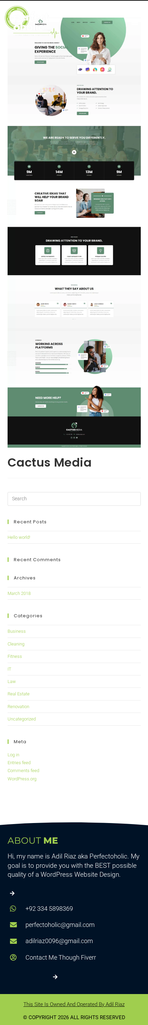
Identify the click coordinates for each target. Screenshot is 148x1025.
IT (9, 669)
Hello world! (19, 537)
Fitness (15, 656)
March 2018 (19, 593)
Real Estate (19, 693)
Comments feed (23, 770)
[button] (134, 22)
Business (17, 631)
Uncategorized (22, 719)
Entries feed (19, 762)
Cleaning (16, 644)
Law (12, 681)
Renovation (18, 706)
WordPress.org (22, 778)
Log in (13, 754)
